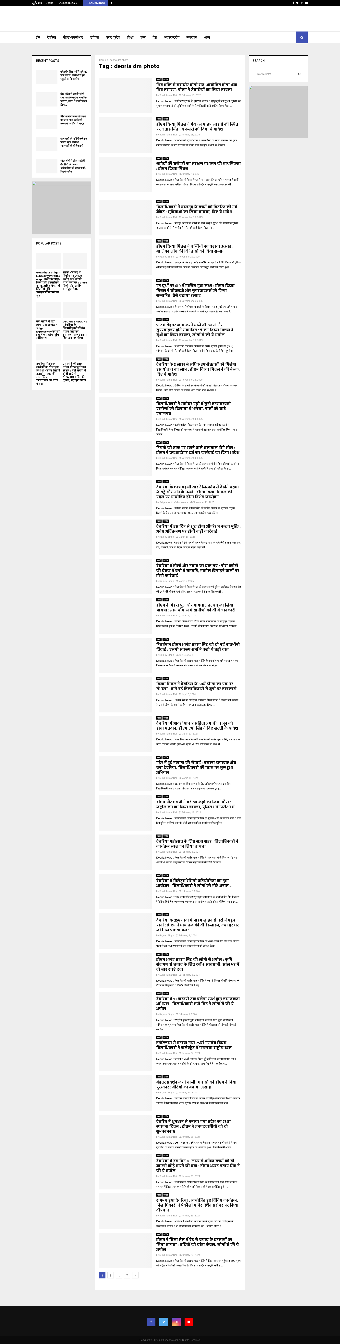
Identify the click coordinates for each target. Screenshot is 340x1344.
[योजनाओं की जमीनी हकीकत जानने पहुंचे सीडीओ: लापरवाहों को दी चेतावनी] (46, 144)
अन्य (207, 37)
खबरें (159, 79)
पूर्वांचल (94, 37)
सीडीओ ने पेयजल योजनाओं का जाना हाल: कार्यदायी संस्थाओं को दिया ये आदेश (73, 120)
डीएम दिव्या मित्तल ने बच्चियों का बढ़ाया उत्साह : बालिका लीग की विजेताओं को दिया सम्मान (194, 249)
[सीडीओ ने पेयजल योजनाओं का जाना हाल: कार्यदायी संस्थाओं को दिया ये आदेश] (46, 122)
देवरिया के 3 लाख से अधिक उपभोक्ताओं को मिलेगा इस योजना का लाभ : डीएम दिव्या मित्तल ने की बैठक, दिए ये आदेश (198, 370)
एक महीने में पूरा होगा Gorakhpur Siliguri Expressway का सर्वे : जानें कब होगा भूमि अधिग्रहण (48, 330)
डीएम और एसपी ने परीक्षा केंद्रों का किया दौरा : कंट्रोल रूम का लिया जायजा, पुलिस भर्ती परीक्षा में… (197, 804)
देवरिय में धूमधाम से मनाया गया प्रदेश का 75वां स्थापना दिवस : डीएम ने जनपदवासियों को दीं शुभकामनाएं (193, 1127)
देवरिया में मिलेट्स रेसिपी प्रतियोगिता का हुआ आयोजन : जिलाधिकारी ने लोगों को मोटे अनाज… (194, 883)
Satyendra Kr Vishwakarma (173, 502)
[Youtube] (189, 1322)
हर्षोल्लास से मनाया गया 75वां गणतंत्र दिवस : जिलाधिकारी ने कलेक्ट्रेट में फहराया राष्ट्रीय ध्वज (194, 1045)
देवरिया (51, 37)
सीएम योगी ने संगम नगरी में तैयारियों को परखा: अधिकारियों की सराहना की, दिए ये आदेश (72, 166)
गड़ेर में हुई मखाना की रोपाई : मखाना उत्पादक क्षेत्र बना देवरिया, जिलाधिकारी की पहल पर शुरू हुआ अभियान (196, 768)
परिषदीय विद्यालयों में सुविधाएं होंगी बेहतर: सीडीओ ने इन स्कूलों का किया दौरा (73, 75)
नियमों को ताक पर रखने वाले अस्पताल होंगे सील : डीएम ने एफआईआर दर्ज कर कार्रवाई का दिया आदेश (197, 450)
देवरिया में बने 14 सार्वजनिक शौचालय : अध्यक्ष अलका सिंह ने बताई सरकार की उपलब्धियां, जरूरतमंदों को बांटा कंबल (48, 374)
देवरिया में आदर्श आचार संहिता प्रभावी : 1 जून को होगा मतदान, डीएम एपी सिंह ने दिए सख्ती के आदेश (197, 726)
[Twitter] (163, 1322)
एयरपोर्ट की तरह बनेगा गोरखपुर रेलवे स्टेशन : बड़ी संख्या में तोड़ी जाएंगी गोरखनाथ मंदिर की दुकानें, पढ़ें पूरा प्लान (74, 372)
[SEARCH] (299, 74)
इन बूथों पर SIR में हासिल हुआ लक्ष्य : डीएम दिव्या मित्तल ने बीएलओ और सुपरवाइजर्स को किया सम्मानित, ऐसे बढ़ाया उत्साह (195, 291)
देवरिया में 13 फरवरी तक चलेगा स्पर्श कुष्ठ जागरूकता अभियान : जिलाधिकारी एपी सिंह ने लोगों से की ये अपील (198, 1004)
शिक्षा (130, 37)
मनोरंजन (192, 37)
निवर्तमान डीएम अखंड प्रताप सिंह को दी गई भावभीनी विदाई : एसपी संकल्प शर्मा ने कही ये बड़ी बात (198, 647)
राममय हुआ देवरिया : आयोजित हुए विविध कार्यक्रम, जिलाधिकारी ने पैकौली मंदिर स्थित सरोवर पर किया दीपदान (197, 1206)
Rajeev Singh (166, 256)
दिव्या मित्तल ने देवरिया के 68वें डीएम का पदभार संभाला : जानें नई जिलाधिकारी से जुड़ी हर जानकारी (196, 686)
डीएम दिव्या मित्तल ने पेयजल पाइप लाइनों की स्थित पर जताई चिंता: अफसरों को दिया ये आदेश (197, 127)
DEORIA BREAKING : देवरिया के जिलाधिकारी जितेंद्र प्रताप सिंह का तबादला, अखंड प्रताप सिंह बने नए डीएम (75, 330)
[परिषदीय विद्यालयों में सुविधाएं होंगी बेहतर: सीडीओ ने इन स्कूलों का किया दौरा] (46, 77)
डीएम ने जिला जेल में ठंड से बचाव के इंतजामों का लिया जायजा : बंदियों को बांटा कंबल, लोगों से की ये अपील (197, 1245)
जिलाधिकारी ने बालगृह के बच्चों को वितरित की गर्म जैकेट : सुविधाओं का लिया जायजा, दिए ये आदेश (196, 209)
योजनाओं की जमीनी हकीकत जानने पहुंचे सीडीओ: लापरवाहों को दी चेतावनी (73, 142)
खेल (143, 37)
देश (155, 37)
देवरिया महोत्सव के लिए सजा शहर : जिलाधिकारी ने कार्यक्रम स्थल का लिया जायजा (197, 844)
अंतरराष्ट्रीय (171, 37)
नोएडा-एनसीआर (73, 37)
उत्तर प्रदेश (113, 37)
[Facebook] (151, 1322)
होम (38, 37)
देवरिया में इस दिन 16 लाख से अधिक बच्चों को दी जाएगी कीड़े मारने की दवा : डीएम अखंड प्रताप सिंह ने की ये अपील (198, 1166)
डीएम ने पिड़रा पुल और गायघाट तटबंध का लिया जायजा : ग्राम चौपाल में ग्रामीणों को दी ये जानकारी (196, 608)
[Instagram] (176, 1322)
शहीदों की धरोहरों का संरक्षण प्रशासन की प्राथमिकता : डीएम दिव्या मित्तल (198, 166)
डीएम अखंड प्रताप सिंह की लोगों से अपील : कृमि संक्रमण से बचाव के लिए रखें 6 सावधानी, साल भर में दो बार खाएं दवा (197, 965)
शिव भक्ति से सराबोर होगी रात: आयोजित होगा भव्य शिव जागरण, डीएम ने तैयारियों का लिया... (73, 99)
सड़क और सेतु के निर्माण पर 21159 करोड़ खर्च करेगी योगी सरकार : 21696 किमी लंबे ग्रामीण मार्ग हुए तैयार (75, 281)
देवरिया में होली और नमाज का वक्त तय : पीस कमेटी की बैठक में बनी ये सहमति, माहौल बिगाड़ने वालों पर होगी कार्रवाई (197, 571)
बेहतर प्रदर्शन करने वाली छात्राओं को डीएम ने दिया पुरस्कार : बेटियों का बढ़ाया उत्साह (196, 1085)
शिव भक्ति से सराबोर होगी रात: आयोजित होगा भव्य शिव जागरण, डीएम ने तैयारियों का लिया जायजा (196, 87)
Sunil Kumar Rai (168, 95)
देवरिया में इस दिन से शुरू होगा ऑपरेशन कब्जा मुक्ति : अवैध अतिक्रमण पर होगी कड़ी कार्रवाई (198, 529)
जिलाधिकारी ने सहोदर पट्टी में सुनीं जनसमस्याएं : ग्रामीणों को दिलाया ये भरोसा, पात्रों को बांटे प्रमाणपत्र (194, 409)
